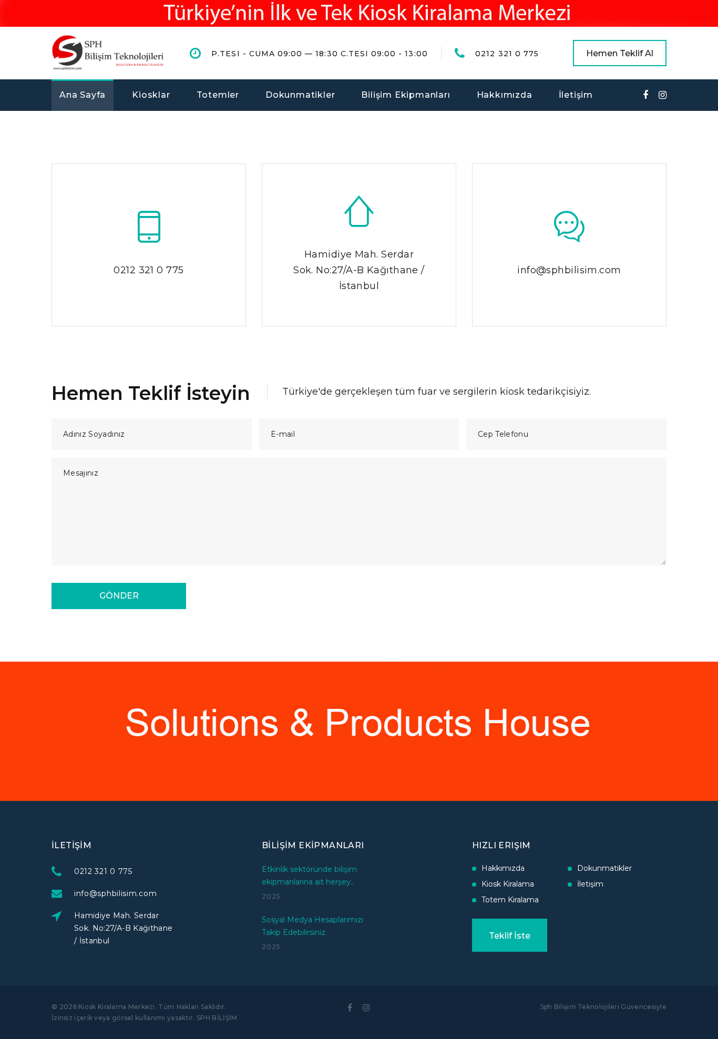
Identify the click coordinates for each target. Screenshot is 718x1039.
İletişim (576, 95)
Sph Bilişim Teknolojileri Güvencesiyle (603, 1007)
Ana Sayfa (82, 95)
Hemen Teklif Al (619, 53)
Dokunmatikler (300, 95)
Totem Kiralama (510, 899)
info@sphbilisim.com (569, 270)
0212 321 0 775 (507, 53)
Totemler (218, 95)
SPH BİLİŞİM (217, 1018)
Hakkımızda (504, 95)
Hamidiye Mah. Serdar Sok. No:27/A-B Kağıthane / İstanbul (359, 270)
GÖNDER (119, 596)
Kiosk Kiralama (507, 884)
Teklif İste (509, 936)
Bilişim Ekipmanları (405, 95)
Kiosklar (151, 95)
